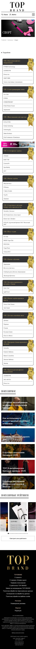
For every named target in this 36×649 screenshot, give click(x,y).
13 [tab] (24, 533)
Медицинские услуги (16, 527)
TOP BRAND (18, 575)
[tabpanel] (18, 516)
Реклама (18, 601)
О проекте (18, 577)
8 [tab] (17, 533)
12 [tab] (23, 533)
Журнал (18, 608)
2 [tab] (9, 533)
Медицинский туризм (16, 529)
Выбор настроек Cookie (18, 632)
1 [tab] (8, 533)
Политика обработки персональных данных (18, 591)
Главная (3, 40)
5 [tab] (13, 533)
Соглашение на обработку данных (18, 593)
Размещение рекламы (18, 603)
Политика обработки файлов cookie (18, 596)
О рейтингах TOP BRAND (18, 585)
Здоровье (14, 521)
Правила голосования (18, 583)
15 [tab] (27, 533)
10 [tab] (20, 533)
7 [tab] (16, 533)
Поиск (6, 14)
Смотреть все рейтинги (18, 538)
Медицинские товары (16, 525)
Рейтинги (10, 40)
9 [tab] (19, 533)
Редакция (18, 610)
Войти (14, 14)
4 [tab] (12, 533)
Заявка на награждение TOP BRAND (18, 588)
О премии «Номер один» (18, 580)
